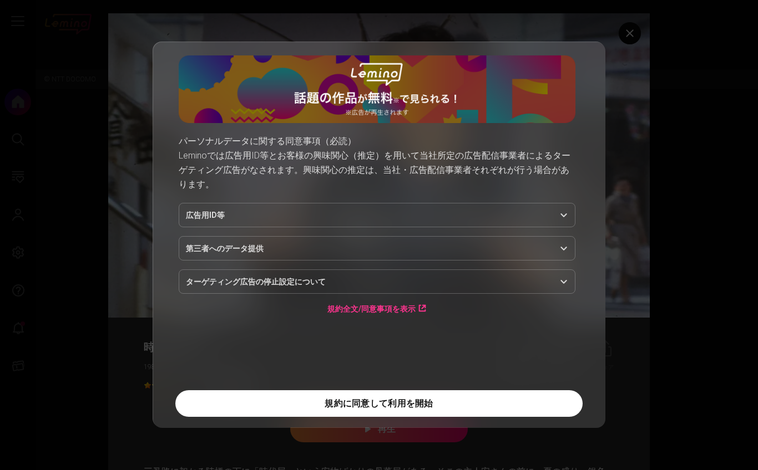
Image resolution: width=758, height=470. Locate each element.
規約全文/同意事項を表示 (371, 308)
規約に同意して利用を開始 (379, 403)
